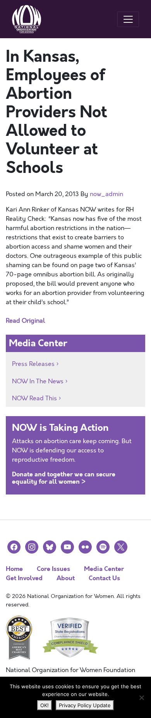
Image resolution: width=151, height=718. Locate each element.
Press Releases (33, 364)
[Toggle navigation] (128, 19)
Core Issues (53, 568)
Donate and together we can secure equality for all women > (63, 478)
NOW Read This (34, 398)
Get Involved (24, 578)
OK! (44, 705)
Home (14, 568)
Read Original (25, 321)
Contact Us (104, 578)
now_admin (106, 194)
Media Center (104, 568)
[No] (141, 697)
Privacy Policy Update (85, 705)
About (66, 578)
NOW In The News (37, 381)
